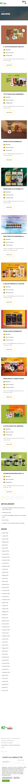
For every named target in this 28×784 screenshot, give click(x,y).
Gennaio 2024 (5, 623)
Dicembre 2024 (5, 590)
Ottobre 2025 (5, 563)
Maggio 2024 (5, 611)
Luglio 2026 (5, 535)
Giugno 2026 (5, 539)
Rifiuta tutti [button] (16, 777)
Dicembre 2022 (5, 663)
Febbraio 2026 (5, 551)
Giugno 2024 (5, 608)
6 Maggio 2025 (8, 482)
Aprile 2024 (5, 614)
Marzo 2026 (5, 548)
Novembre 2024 (6, 593)
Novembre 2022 (6, 666)
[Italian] (25, 1)
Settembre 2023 (6, 635)
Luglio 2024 (5, 605)
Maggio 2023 (5, 648)
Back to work (5, 520)
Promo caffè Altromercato (12, 141)
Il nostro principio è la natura (13, 283)
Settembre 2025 (6, 566)
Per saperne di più (6, 775)
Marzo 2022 (5, 690)
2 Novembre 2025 (9, 340)
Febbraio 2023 (5, 657)
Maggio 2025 (5, 575)
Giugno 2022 (5, 681)
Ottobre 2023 (5, 632)
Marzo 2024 (5, 617)
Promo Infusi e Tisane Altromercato (15, 378)
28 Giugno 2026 (8, 55)
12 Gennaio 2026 (8, 245)
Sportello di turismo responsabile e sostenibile (13, 523)
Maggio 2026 (5, 542)
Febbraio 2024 (5, 620)
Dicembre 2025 (5, 557)
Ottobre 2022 (5, 669)
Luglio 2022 (5, 678)
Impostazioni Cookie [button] (7, 777)
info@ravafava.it (4, 745)
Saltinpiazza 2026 (6, 512)
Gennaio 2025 (5, 587)
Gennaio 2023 (5, 660)
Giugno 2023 (5, 645)
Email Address (6, 762)
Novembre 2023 (6, 629)
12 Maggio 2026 (8, 102)
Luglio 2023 (5, 642)
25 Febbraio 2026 (9, 197)
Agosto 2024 (5, 602)
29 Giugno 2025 (8, 434)
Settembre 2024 (6, 599)
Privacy (2, 747)
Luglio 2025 (5, 569)
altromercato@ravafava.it (14, 745)
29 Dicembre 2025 (9, 292)
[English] (23, 1)
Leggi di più (9, 65)
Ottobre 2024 (5, 596)
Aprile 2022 (5, 687)
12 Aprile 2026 (8, 150)
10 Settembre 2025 (9, 387)
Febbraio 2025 (5, 584)
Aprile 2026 (5, 545)
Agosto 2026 (5, 532)
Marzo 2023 (5, 654)
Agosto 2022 (5, 675)
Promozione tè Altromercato (13, 189)
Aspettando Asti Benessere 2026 (14, 236)
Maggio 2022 (5, 684)
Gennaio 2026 (5, 554)
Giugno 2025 (5, 572)
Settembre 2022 (6, 672)
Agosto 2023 (5, 639)
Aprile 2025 (5, 578)
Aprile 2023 (5, 651)
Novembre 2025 (6, 560)
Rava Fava (7, 49)
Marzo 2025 (5, 581)
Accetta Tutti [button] (6, 780)
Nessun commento (9, 52)
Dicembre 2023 (5, 626)
